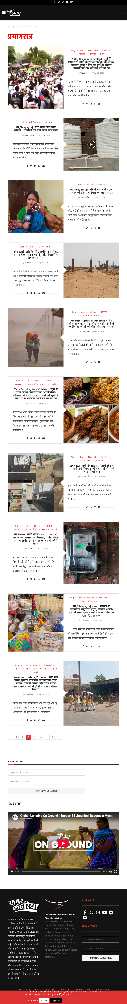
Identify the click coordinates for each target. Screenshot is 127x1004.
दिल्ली (15, 669)
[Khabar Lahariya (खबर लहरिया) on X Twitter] (91, 912)
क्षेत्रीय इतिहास (104, 598)
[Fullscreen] (115, 871)
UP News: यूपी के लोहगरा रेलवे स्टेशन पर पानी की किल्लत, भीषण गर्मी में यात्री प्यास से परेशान (91, 469)
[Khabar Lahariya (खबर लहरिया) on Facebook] (85, 912)
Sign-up (50, 990)
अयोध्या (48, 381)
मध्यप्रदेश (36, 672)
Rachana (29, 262)
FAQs (38, 990)
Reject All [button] (56, 1000)
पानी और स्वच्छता (35, 122)
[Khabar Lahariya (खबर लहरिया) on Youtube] (104, 912)
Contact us (65, 990)
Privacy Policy (102, 990)
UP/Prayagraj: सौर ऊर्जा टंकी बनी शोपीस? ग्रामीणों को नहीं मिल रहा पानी (36, 129)
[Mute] (110, 871)
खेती (39, 247)
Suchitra (85, 73)
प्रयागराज (82, 54)
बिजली (35, 529)
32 (53, 737)
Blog (73, 50)
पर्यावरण (104, 312)
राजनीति (53, 384)
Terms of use (83, 990)
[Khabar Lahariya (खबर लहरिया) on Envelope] (85, 917)
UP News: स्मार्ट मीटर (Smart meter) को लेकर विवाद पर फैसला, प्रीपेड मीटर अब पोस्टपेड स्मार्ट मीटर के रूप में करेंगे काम (35, 539)
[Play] (11, 871)
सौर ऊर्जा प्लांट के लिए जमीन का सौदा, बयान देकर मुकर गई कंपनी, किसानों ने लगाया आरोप (36, 255)
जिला (25, 27)
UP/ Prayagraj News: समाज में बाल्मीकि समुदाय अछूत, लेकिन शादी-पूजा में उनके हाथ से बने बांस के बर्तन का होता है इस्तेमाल (91, 611)
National (92, 50)
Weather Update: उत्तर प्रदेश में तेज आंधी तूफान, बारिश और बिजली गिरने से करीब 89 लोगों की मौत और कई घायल (91, 324)
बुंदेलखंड (97, 316)
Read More (33, 1001)
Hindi (81, 50)
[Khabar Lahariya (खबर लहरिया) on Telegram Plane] (110, 912)
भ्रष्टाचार (44, 529)
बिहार (52, 669)
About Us (23, 990)
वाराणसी (93, 54)
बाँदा (26, 529)
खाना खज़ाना (19, 384)
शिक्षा (102, 54)
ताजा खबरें (103, 50)
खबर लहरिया (12, 27)
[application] (63, 843)
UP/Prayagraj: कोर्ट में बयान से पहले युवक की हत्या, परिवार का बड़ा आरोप (91, 191)
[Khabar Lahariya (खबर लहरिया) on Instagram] (98, 912)
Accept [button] (44, 1000)
